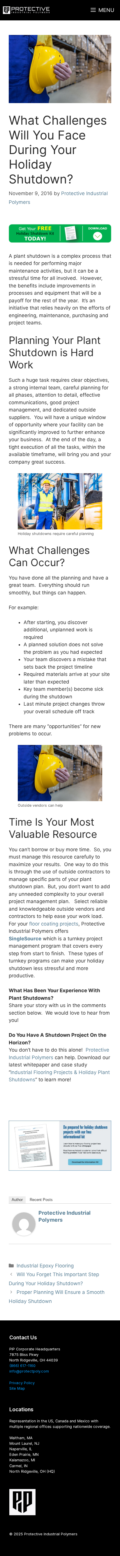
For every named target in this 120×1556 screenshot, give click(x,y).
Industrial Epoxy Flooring (45, 1266)
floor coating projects (53, 924)
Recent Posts (41, 1200)
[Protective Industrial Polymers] (26, 10)
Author (17, 1200)
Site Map (17, 1388)
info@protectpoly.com (29, 1371)
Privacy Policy (22, 1383)
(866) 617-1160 (22, 1366)
